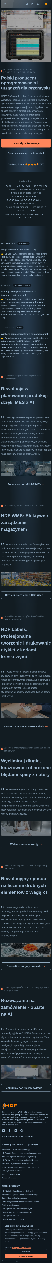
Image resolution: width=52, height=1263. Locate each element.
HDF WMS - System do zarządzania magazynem (21, 1153)
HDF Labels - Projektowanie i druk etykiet (18, 1191)
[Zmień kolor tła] (46, 4)
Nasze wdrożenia (9, 1178)
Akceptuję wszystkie (26, 1256)
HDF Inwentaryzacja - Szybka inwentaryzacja (20, 1194)
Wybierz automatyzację (24, 844)
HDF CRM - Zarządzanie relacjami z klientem (20, 1160)
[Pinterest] (21, 1130)
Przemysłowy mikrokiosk (11, 1171)
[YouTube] (3, 1130)
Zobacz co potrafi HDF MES (24, 484)
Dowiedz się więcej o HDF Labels (24, 726)
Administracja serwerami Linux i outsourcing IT (20, 1167)
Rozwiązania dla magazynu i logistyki (17, 1212)
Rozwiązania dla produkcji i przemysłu (17, 1209)
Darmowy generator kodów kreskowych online (20, 1202)
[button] (5, 4)
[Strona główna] (11, 4)
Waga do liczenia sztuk (11, 1174)
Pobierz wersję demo (10, 1205)
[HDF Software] (9, 1106)
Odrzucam (26, 1251)
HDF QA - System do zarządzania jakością (19, 1157)
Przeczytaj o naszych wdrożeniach (26, 153)
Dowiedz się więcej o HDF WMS (24, 595)
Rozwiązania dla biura (11, 1216)
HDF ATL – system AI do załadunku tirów (18, 1164)
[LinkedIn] (15, 1130)
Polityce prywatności (21, 1248)
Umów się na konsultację (26, 143)
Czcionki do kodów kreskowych (14, 1198)
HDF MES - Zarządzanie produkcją (16, 1149)
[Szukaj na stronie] (27, 4)
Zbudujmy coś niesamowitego (24, 1088)
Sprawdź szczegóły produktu (24, 966)
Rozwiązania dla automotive (13, 1219)
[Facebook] (9, 1130)
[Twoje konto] (32, 4)
